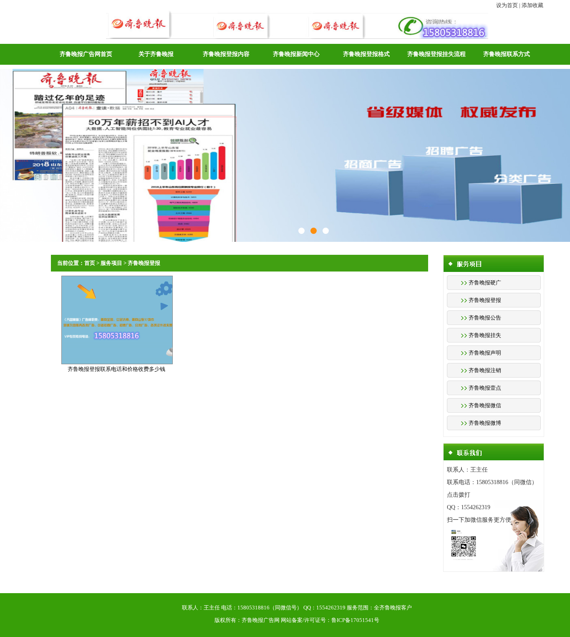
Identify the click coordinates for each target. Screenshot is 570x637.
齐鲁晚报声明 (485, 353)
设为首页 (507, 5)
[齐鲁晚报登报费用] (326, 231)
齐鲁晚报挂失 (485, 335)
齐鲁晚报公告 (485, 318)
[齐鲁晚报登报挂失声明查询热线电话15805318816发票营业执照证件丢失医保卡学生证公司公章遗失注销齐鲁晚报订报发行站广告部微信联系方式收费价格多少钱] (297, 15)
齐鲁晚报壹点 (485, 388)
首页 (89, 263)
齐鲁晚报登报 (485, 300)
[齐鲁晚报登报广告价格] (313, 231)
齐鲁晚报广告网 (261, 620)
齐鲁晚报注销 (485, 370)
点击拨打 (458, 495)
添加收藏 (532, 5)
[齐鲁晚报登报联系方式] (301, 231)
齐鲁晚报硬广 (485, 282)
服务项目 (111, 263)
